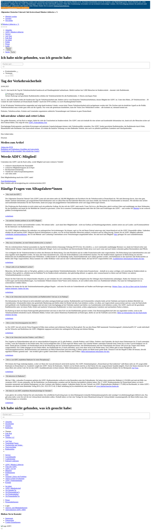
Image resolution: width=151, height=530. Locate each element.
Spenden (8, 18)
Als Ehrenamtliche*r (12, 492)
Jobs (6, 474)
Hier (115, 234)
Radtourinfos (9, 449)
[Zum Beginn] (2, 528)
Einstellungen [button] (12, 8)
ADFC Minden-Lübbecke (14, 32)
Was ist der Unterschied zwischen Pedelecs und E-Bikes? (24, 337)
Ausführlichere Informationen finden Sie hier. (128, 259)
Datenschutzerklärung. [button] (61, 6)
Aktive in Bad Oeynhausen (14, 478)
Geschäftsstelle (10, 457)
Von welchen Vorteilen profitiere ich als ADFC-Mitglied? (23, 220)
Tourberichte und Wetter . (14, 445)
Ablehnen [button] (4, 8)
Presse (7, 44)
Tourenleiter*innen (11, 443)
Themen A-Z (9, 437)
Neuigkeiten (9, 424)
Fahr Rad (8, 38)
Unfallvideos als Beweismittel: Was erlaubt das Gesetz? (20, 151)
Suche (7, 52)
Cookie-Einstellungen (12, 522)
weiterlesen (9, 216)
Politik (7, 42)
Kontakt (8, 482)
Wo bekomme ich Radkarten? (15, 376)
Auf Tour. (135, 368)
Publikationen (10, 473)
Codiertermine (10, 459)
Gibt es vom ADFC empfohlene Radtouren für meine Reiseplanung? (27, 360)
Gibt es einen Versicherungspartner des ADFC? (21, 323)
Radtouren (9, 428)
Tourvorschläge (10, 447)
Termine (8, 426)
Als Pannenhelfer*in (12, 496)
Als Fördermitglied (11, 494)
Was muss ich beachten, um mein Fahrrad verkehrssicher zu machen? (29, 243)
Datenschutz (9, 520)
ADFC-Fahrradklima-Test (38, 122)
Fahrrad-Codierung (12, 461)
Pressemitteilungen (11, 502)
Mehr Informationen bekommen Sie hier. (95, 351)
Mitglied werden (11, 16)
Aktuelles (8, 30)
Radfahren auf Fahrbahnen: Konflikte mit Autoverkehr (20, 149)
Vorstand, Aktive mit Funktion (15, 476)
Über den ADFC (11, 467)
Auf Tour (8, 36)
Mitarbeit (8, 471)
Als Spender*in (10, 490)
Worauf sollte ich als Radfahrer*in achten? (19, 267)
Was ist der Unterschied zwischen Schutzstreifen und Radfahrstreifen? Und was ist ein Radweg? (37, 297)
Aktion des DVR (7, 147)
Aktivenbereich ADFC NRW (15, 510)
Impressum (9, 518)
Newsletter (9, 20)
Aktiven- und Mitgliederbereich (16, 508)
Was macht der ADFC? (13, 194)
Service (8, 34)
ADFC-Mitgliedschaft (13, 488)
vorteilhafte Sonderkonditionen (16, 234)
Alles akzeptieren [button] (23, 8)
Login (7, 46)
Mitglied (136, 208)
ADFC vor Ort (10, 469)
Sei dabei (8, 40)
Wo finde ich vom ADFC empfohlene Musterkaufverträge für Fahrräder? (29, 391)
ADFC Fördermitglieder (13, 480)
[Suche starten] (3, 66)
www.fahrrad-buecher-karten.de (107, 386)
